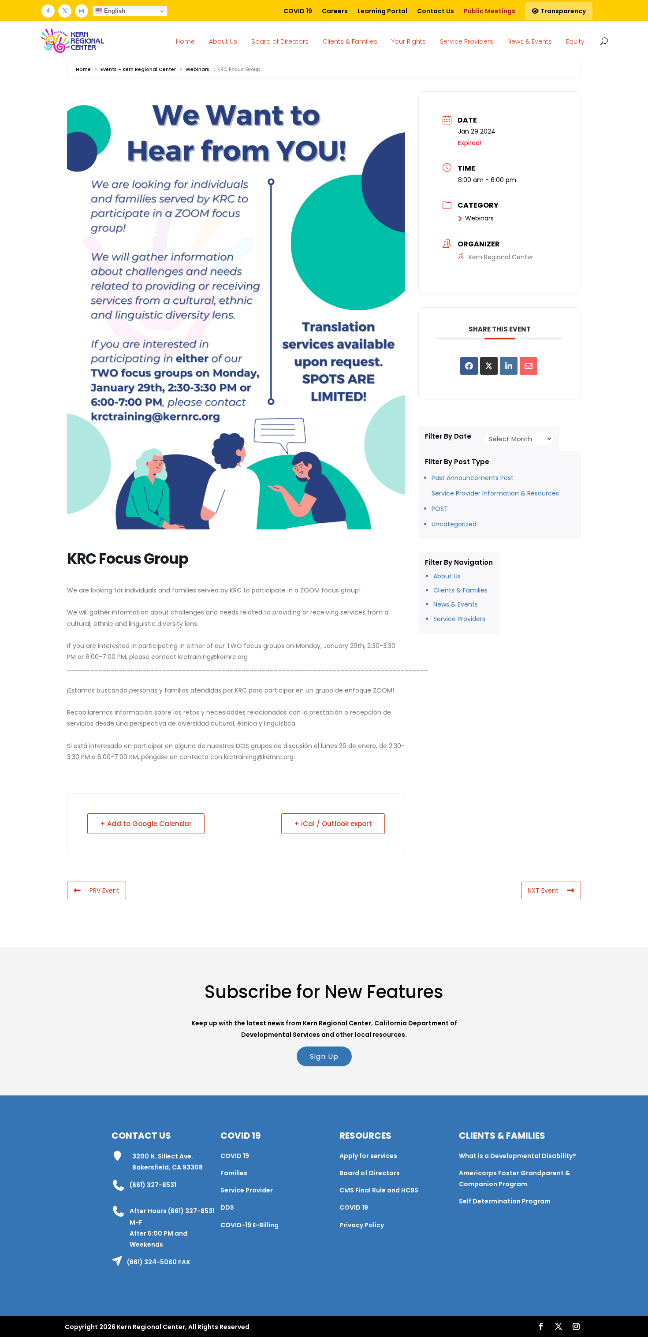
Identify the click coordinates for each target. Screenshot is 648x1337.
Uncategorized (454, 524)
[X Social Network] (489, 366)
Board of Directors (280, 41)
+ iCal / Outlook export (333, 823)
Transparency (562, 11)
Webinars (197, 69)
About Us (223, 41)
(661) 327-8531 (153, 1185)
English (113, 10)
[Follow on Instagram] (81, 11)
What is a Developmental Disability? (517, 1155)
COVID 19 (297, 11)
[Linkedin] (509, 366)
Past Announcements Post (473, 477)
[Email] (528, 366)
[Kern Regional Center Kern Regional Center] (72, 41)
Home (185, 41)
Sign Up (324, 1056)
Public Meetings (489, 11)
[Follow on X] (64, 11)
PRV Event (104, 890)
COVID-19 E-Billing (249, 1225)
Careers (335, 11)
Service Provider (246, 1190)
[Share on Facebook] (469, 366)
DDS (227, 1207)
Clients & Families (350, 41)
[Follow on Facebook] (48, 11)
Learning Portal (382, 11)
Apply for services (368, 1155)
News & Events (529, 41)
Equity (575, 41)
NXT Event (543, 890)
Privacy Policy (361, 1225)
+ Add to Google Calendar (146, 823)
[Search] (602, 41)
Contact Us (435, 11)
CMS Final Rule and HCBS (378, 1190)
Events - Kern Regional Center (138, 69)
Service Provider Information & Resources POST (495, 501)
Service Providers (466, 41)
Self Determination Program (505, 1201)
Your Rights (408, 41)
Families (233, 1173)
